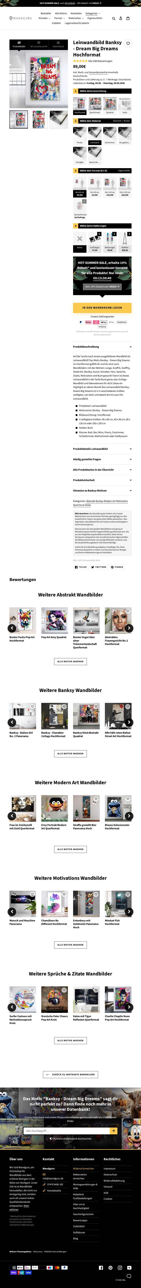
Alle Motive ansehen (70, 661)
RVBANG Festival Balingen (55, 1251)
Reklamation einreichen (80, 1176)
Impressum (109, 1168)
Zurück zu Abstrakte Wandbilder (73, 1074)
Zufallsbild (78, 1226)
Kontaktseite (54, 1190)
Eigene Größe (124, 170)
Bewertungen (80, 1220)
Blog (75, 1238)
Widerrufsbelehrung (114, 1181)
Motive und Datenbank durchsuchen (72, 1139)
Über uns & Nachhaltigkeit (81, 1206)
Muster (127, 120)
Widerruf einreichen (83, 1168)
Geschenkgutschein (83, 1214)
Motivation (122, 501)
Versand (108, 1187)
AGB (106, 1193)
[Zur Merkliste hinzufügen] (128, 43)
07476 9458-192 (55, 1184)
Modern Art (110, 501)
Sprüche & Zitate (82, 505)
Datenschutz (110, 1174)
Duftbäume (79, 1232)
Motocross (37, 1251)
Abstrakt (90, 501)
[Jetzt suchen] (113, 1131)
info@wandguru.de (53, 1178)
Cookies (108, 1199)
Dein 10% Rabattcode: (101, 286)
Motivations (66, 878)
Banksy (99, 501)
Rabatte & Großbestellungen (82, 1196)
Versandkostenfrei (98, 72)
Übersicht (117, 120)
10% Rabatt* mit (88, 3)
